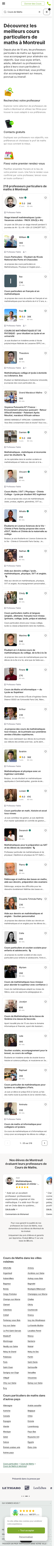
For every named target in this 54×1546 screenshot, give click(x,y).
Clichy (30, 1304)
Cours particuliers (10, 1464)
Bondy (6, 1289)
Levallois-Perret (34, 1331)
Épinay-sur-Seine (35, 1383)
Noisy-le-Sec (33, 1351)
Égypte (31, 1442)
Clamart (6, 1304)
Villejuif (6, 1378)
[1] (23, 1496)
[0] (21, 1496)
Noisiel (30, 1346)
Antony (31, 1268)
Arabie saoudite (34, 1405)
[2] (26, 1496)
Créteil (6, 1315)
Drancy (31, 1315)
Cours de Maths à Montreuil (15, 1466)
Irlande (6, 1426)
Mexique (7, 1431)
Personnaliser (26, 1537)
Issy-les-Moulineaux (36, 1320)
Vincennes (32, 1378)
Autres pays (8, 1452)
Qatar (5, 1437)
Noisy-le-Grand (9, 1351)
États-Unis (32, 1447)
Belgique (31, 1411)
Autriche (6, 1411)
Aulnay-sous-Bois (35, 1278)
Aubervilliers (8, 1278)
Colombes (7, 1310)
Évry (5, 1388)
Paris (5, 1362)
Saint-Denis (33, 1362)
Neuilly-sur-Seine (10, 1346)
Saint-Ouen (8, 1367)
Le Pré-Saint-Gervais (12, 1331)
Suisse (6, 1442)
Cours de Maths (27, 1464)
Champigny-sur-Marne (37, 1294)
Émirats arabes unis (11, 1447)
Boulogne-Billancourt (36, 1289)
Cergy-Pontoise (10, 1294)
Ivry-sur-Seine (9, 1325)
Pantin (30, 1357)
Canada (6, 1416)
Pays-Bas (32, 1431)
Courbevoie (32, 1310)
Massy (31, 1336)
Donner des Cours (32, 3)
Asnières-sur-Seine (36, 1273)
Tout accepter (27, 1530)
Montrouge (8, 1341)
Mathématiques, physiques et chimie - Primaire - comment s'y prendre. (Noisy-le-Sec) (27, 1182)
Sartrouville (32, 1367)
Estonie (31, 1421)
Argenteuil (7, 1273)
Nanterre (31, 1341)
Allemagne (7, 1405)
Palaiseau (7, 1357)
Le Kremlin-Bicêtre (35, 1325)
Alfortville (7, 1268)
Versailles (32, 1372)
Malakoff (7, 1336)
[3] (29, 1496)
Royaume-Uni (33, 1437)
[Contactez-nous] (49, 3)
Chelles (31, 1299)
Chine (30, 1416)
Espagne (7, 1421)
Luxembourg (33, 1426)
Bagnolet (31, 1283)
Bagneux (7, 1283)
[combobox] (22, 12)
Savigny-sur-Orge (11, 1372)
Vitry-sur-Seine (9, 1383)
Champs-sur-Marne (11, 1299)
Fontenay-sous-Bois (11, 1320)
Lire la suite (10, 1209)
